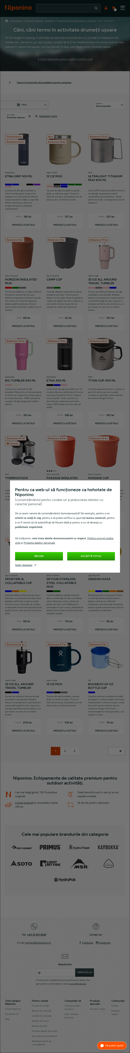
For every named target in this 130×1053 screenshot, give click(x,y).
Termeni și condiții (40, 1005)
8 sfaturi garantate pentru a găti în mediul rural (65, 59)
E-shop (114, 1005)
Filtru (24, 105)
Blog (7, 1019)
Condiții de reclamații (41, 1015)
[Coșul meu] (113, 8)
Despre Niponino (13, 1008)
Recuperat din (29, 116)
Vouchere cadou (97, 1008)
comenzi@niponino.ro (38, 943)
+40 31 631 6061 (36, 934)
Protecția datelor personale (39, 543)
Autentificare (106, 8)
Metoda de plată (39, 1026)
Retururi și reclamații (41, 1010)
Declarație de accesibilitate (44, 1036)
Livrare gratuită (24, 803)
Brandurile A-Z (12, 1014)
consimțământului (77, 983)
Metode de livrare (40, 1020)
